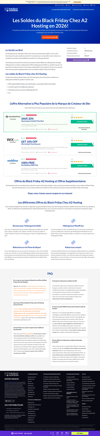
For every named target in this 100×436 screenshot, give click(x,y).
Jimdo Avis (30, 396)
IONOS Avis (30, 420)
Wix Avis (30, 381)
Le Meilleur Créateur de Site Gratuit (51, 379)
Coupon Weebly (70, 387)
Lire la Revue (13, 119)
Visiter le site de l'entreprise (84, 152)
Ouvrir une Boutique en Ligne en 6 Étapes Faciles (72, 414)
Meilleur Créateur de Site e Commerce (52, 381)
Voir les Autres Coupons (49, 37)
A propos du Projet (86, 406)
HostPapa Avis (31, 422)
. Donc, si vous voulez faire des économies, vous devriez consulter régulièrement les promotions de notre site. (30, 293)
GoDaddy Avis (31, 392)
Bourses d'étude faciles (87, 400)
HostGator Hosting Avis (33, 409)
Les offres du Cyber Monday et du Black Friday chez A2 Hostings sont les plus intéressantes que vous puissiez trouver (30, 288)
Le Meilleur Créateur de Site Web (51, 377)
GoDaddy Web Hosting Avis (34, 404)
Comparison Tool (86, 377)
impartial (36, 2)
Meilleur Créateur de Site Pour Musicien (52, 391)
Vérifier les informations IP (88, 381)
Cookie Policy (85, 417)
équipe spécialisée (28, 333)
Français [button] (9, 400)
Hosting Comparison (87, 379)
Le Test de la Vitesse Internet (88, 385)
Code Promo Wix (71, 384)
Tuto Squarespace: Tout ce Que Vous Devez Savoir (73, 410)
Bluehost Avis (31, 402)
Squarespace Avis (32, 377)
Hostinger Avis (31, 407)
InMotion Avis (31, 417)
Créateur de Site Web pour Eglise (51, 393)
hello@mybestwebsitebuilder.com (88, 429)
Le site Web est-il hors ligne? (88, 383)
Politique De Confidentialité (88, 413)
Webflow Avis (31, 379)
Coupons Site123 (71, 389)
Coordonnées (85, 408)
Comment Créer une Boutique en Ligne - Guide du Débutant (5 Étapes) (73, 401)
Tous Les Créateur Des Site (88, 398)
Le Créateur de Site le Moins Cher (51, 383)
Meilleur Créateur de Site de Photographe (53, 395)
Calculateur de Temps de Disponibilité (87, 388)
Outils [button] (68, 5)
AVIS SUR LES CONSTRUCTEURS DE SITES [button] (83, 9)
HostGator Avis (31, 387)
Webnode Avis (31, 394)
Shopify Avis (31, 390)
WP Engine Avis (31, 413)
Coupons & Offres (60, 5)
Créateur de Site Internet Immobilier (51, 398)
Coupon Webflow (71, 382)
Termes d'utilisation (86, 411)
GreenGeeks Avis (32, 415)
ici (23, 412)
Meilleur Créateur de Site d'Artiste (51, 389)
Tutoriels (93, 5)
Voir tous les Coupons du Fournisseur (84, 128)
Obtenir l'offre (82, 121)
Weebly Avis (31, 383)
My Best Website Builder (10, 382)
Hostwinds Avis (31, 411)
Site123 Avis (31, 385)
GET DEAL (80, 433)
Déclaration (84, 415)
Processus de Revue (78, 5)
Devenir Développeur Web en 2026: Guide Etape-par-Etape (73, 406)
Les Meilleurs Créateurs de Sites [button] (61, 9)
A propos (87, 5)
